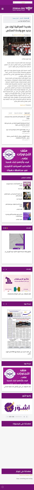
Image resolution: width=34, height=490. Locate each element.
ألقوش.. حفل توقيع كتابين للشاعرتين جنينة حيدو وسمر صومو (17, 117)
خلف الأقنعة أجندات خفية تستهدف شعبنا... (14, 185)
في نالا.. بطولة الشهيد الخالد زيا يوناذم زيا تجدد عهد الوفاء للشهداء (17, 130)
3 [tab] (4, 228)
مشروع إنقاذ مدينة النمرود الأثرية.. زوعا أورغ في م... (17, 251)
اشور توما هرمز (19, 199)
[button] (22, 2)
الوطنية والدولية (18, 113)
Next (4, 269)
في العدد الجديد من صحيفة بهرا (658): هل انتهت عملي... (18, 353)
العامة (10, 113)
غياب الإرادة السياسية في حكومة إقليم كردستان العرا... (13, 195)
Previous (6, 269)
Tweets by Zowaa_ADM (25, 475)
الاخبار (21, 18)
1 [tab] (7, 228)
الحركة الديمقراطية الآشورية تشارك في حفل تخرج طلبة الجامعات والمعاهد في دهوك (17, 124)
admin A (16, 35)
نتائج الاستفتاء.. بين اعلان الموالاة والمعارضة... (19, 294)
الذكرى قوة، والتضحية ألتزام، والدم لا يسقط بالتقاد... (13, 215)
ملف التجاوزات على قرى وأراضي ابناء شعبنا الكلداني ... (17, 387)
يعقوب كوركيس (19, 219)
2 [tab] (5, 228)
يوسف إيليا (20, 189)
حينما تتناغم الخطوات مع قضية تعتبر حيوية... (14, 205)
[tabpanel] (17, 244)
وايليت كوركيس (19, 209)
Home (25, 18)
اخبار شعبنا (16, 18)
